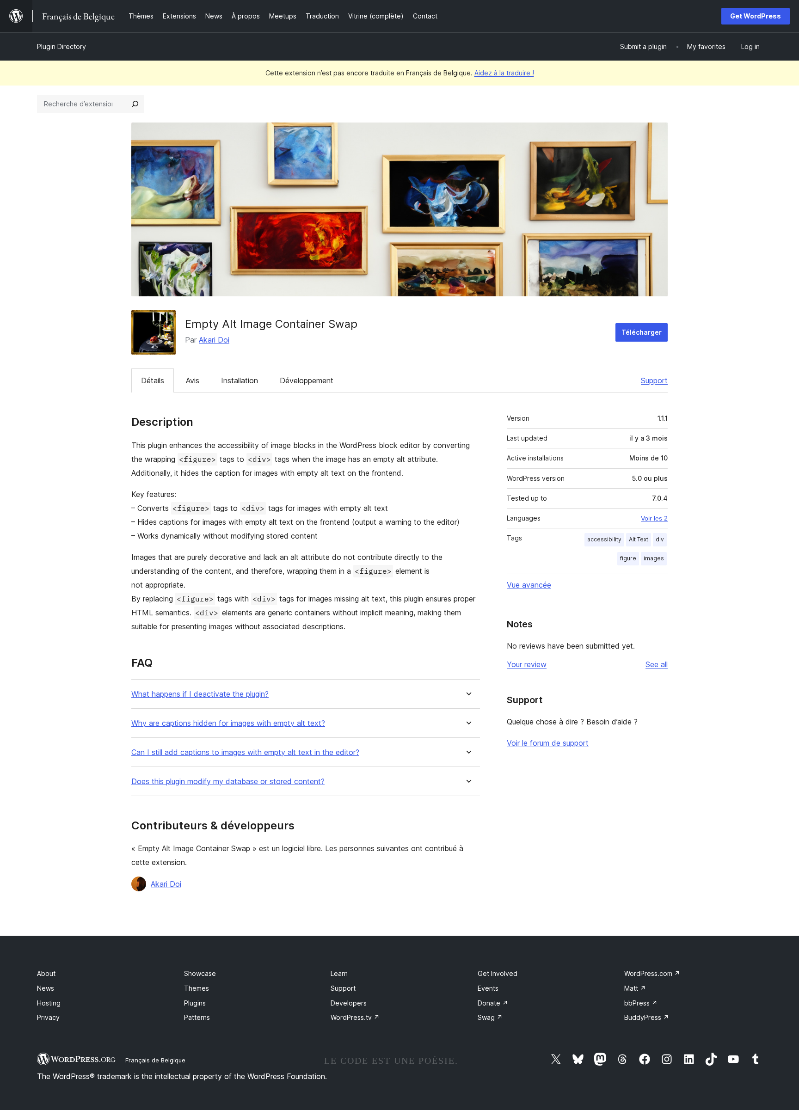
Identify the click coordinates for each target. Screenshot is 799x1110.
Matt (635, 988)
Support (654, 380)
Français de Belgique (155, 1060)
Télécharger (641, 332)
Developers (349, 1003)
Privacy (48, 1017)
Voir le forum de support (548, 743)
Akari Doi (214, 339)
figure (628, 558)
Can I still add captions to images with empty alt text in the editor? (245, 752)
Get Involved (497, 973)
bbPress (641, 1003)
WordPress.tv (355, 1017)
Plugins (195, 1003)
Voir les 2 (654, 518)
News (45, 988)
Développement (306, 380)
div (660, 539)
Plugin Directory (61, 46)
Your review (527, 664)
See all (656, 664)
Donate (493, 1003)
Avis (192, 380)
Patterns (197, 1017)
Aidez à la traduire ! (504, 73)
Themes (196, 988)
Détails (152, 380)
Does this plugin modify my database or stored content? (228, 781)
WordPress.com (652, 973)
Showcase (200, 973)
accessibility (604, 539)
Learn (339, 973)
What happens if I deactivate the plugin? (200, 694)
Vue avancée (529, 584)
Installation (239, 380)
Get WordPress (755, 16)
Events (488, 988)
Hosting (49, 1003)
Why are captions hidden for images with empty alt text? (228, 723)
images (654, 558)
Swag (490, 1017)
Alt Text (638, 539)
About (46, 973)
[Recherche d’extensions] (135, 104)
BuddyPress (646, 1017)
